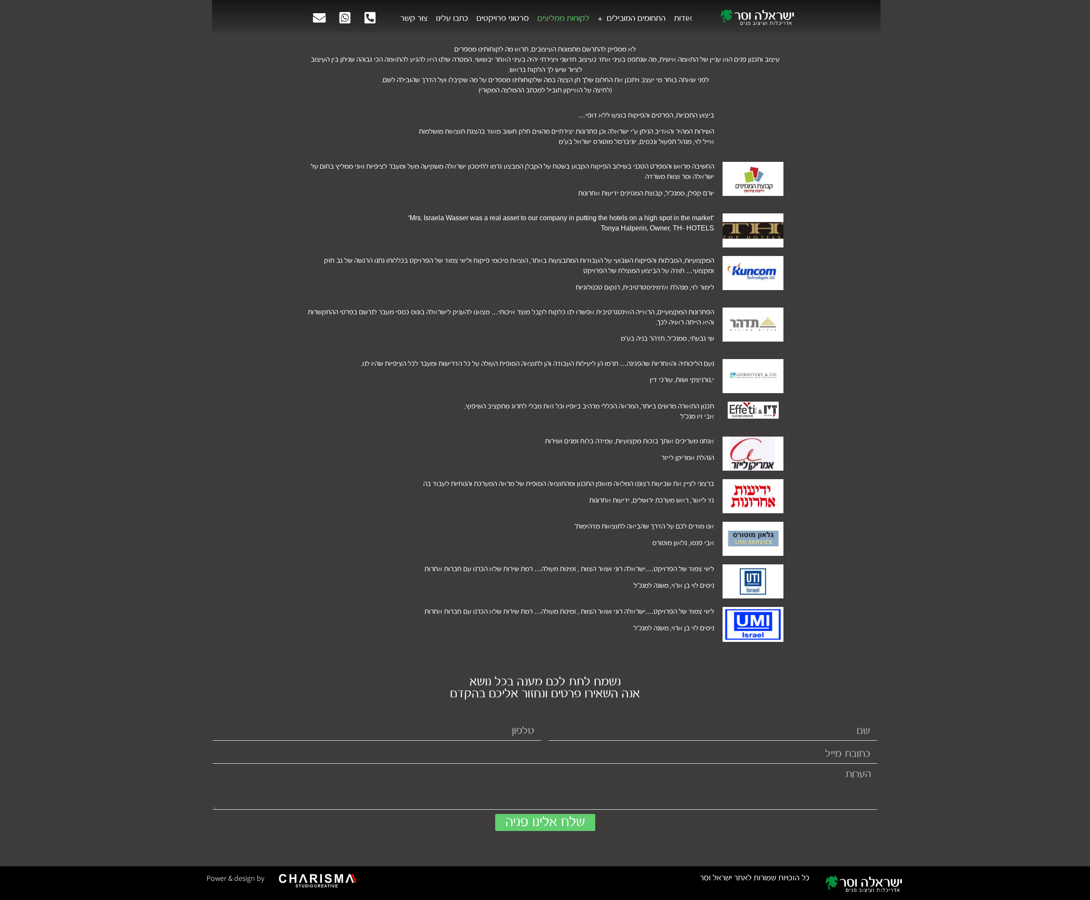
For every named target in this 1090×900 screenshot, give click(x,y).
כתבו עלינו (452, 18)
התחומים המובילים (636, 18)
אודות (683, 18)
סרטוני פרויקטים (502, 18)
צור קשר (413, 18)
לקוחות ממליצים (563, 18)
